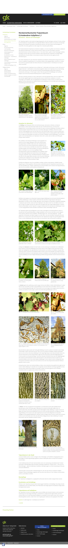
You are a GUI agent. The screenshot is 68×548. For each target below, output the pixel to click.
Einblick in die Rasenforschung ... (10, 73)
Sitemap (4, 543)
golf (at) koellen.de (7, 534)
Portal (4, 26)
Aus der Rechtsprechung (8, 47)
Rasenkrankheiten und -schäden (10, 39)
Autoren (37, 22)
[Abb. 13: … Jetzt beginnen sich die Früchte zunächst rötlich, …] (34, 301)
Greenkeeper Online (11, 26)
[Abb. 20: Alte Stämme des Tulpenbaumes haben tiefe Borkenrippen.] (27, 433)
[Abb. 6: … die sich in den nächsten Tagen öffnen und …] (42, 180)
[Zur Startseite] (7, 18)
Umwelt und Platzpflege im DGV (10, 65)
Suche (56, 22)
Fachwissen (32, 26)
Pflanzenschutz (7, 37)
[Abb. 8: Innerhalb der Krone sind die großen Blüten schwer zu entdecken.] (26, 231)
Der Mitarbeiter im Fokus (8, 55)
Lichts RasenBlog (7, 49)
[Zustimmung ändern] (3, 544)
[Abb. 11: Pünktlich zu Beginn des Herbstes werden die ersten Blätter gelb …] (42, 268)
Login (63, 22)
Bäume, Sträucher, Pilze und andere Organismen (46, 26)
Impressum (16, 543)
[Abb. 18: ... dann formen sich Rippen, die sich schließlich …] (42, 385)
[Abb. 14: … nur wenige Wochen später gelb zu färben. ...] (58, 302)
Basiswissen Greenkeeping (9, 50)
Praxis (4, 44)
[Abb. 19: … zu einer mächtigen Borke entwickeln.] (58, 385)
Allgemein (6, 36)
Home (4, 22)
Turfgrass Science (6, 67)
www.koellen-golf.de (7, 535)
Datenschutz (10, 543)
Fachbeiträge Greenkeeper (14, 22)
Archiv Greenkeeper (28, 22)
